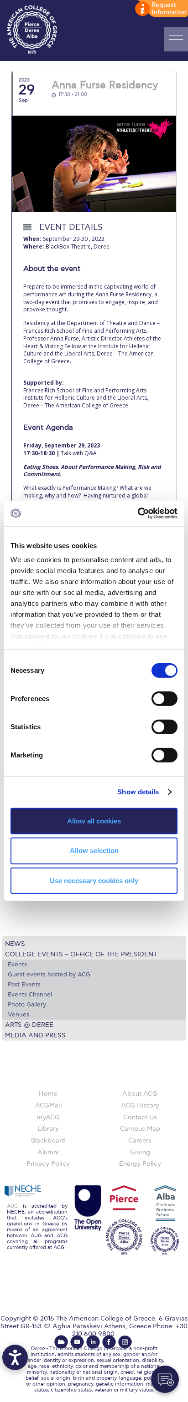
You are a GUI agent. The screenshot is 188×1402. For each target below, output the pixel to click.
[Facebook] (109, 1342)
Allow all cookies (94, 820)
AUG (12, 1206)
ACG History (140, 1105)
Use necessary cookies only (94, 880)
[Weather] (61, 1342)
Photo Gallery (27, 1004)
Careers (139, 1140)
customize (160, 9)
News (15, 944)
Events (17, 964)
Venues (18, 1014)
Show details (138, 792)
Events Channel (30, 994)
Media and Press (35, 1035)
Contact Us (140, 1117)
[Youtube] (77, 1342)
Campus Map (140, 1129)
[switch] (164, 698)
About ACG (139, 1093)
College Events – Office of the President (81, 954)
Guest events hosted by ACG (49, 974)
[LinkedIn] (93, 1342)
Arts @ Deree (29, 1025)
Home (48, 1093)
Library (48, 1129)
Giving (140, 1152)
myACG (48, 1117)
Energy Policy (140, 1164)
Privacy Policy (48, 1164)
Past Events (24, 984)
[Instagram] (125, 1342)
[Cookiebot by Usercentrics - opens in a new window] (138, 513)
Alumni (48, 1152)
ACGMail (48, 1105)
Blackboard (48, 1140)
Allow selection (94, 850)
